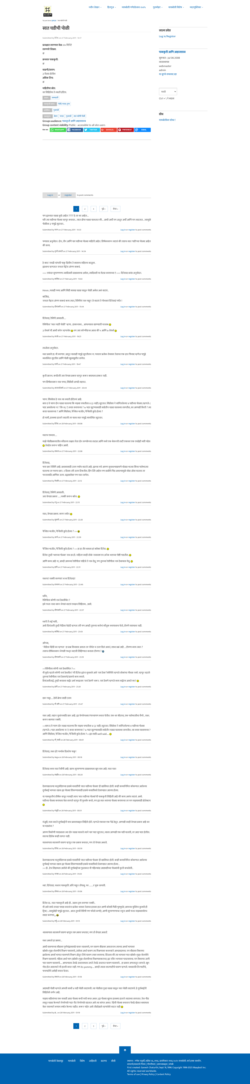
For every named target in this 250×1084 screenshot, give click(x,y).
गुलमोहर (156, 7)
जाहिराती (92, 1061)
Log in (50, 195)
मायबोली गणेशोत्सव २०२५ (134, 7)
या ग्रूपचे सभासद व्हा (168, 74)
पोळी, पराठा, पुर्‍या (64, 104)
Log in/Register (167, 36)
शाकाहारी (55, 97)
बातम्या (104, 1061)
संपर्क (171, 1064)
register (68, 195)
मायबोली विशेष (175, 7)
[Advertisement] (97, 164)
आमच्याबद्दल (162, 1064)
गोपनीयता (151, 1064)
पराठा (62, 116)
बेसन (55, 116)
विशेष (82, 1061)
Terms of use (133, 1074)
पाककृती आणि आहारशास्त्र (74, 121)
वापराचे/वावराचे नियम (136, 1064)
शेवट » (115, 209)
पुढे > (103, 209)
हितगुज (110, 7)
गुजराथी (56, 110)
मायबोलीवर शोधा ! (167, 120)
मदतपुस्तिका (195, 7)
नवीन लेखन (94, 7)
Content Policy (163, 1074)
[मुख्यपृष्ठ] (48, 10)
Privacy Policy (148, 1074)
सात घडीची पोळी (79, 116)
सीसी (113, 1061)
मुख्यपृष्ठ (54, 20)
